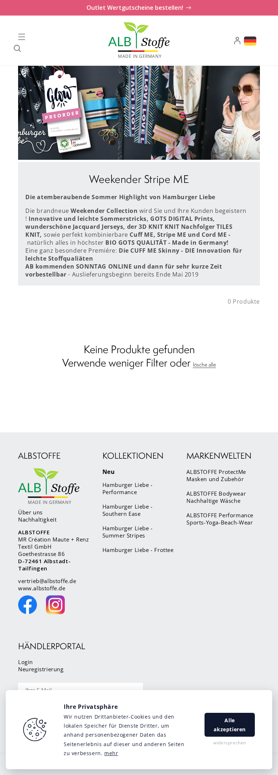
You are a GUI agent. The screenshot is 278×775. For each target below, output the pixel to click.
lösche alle (204, 364)
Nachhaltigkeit (37, 519)
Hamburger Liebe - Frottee (138, 549)
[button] (22, 37)
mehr (111, 753)
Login (25, 661)
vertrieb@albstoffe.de (47, 581)
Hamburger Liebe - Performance (127, 488)
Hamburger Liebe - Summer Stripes (127, 531)
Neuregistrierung (41, 669)
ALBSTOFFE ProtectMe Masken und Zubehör (216, 475)
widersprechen (229, 743)
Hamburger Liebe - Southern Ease (127, 510)
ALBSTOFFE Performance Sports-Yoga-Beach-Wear (219, 518)
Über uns (30, 512)
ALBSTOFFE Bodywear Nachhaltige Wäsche (216, 497)
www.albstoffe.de (42, 588)
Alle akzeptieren (230, 725)
